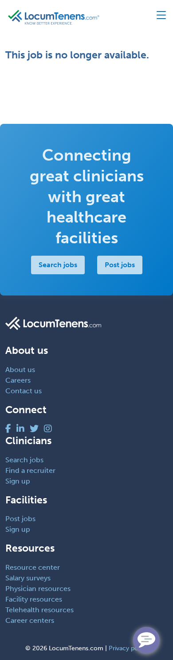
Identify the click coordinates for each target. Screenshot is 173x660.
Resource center (32, 567)
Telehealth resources (39, 610)
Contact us (23, 391)
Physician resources (38, 588)
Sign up (17, 481)
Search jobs (58, 265)
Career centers (29, 620)
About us (20, 369)
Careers (18, 380)
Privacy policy (128, 648)
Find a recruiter (30, 470)
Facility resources (33, 599)
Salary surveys (28, 578)
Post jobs (120, 265)
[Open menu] (157, 17)
